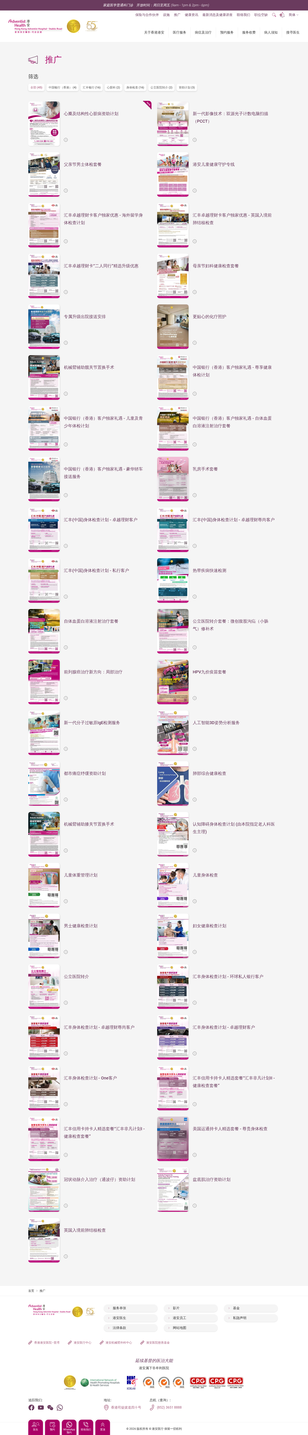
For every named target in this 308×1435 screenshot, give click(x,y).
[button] (294, 15)
